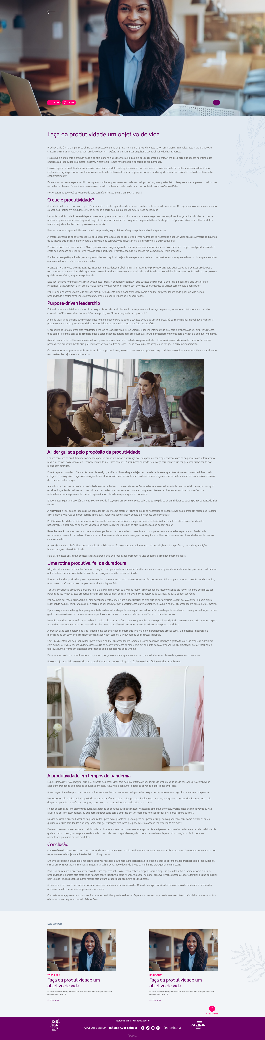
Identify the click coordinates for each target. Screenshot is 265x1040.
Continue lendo (53, 1000)
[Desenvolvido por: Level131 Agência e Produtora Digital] (132, 1036)
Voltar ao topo (212, 1014)
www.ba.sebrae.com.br (95, 1028)
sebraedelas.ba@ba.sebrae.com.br (133, 1021)
